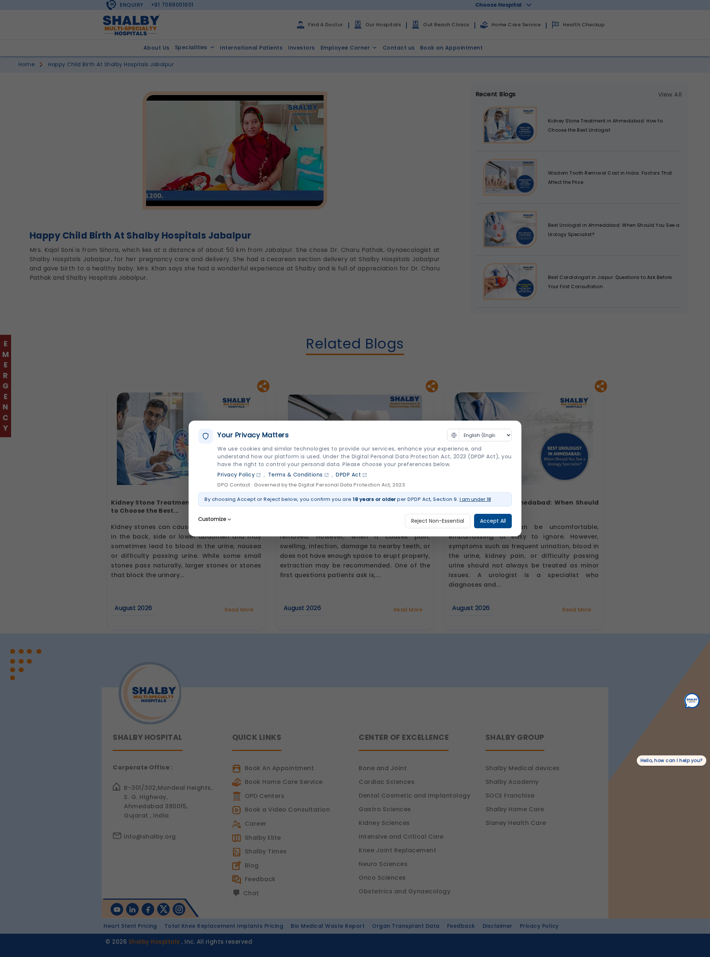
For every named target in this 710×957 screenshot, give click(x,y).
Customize (212, 519)
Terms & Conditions (295, 474)
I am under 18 (475, 499)
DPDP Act (348, 474)
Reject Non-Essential (437, 521)
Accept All (493, 521)
